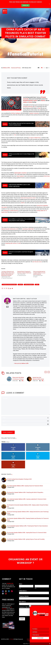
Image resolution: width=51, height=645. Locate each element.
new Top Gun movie (37, 261)
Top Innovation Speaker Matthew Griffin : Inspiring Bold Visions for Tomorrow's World (26, 532)
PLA (15, 135)
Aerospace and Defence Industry (9, 284)
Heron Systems (20, 176)
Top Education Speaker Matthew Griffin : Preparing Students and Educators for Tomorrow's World (28, 519)
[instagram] (6, 591)
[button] (46, 372)
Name (21, 584)
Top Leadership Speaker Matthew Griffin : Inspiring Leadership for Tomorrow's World (26, 499)
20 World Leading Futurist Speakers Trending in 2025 (19, 479)
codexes (25, 102)
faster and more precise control (28, 197)
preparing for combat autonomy (11, 210)
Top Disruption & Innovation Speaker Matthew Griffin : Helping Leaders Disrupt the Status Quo (27, 505)
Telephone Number (24, 596)
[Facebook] (2, 288)
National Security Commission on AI (9, 229)
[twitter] (3, 593)
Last (35, 588)
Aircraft (20, 284)
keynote (43, 100)
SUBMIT (22, 619)
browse (30, 102)
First (20, 588)
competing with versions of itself (12, 243)
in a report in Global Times (35, 137)
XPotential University (28, 100)
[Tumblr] (8, 288)
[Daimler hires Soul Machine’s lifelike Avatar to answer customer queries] (30, 379)
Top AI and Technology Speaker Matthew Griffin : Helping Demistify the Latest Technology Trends (28, 512)
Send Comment (8, 432)
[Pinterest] (6, 288)
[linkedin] (9, 591)
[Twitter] (4, 288)
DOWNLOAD (25, 5)
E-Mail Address (23, 590)
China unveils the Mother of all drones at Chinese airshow (18, 379)
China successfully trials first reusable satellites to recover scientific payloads (39, 273)
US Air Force (47, 176)
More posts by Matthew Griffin (21, 363)
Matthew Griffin (6, 67)
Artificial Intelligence (16, 113)
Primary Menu (47, 11)
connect (35, 100)
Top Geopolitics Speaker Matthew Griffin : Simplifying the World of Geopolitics (25, 492)
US (35, 106)
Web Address (22, 601)
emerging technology (28, 106)
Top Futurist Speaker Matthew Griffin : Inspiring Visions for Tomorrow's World (25, 485)
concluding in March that (27, 229)
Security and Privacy (16, 67)
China (39, 108)
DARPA (22, 202)
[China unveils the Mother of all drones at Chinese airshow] (9, 379)
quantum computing (34, 113)
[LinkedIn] (10, 288)
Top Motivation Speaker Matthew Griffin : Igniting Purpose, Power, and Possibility (26, 539)
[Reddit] (12, 288)
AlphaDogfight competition (20, 172)
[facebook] (3, 591)
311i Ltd (11, 639)
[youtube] (6, 593)
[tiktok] (12, 591)
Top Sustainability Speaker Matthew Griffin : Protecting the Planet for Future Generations (27, 526)
